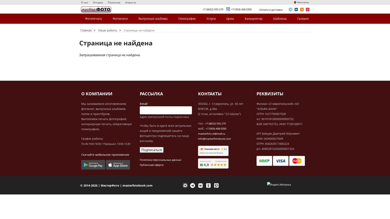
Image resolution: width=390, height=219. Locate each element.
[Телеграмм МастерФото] (291, 9)
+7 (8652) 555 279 (215, 123)
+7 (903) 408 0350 (216, 128)
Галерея (303, 18)
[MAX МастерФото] (184, 185)
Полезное (114, 2)
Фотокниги (120, 18)
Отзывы (98, 2)
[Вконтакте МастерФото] (296, 9)
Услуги (211, 18)
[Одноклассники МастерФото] (302, 9)
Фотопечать (93, 18)
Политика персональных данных (160, 160)
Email (143, 104)
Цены (230, 18)
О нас (84, 2)
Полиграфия (187, 18)
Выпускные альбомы (153, 18)
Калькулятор (253, 18)
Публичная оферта (152, 165)
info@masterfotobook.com (214, 139)
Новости (130, 2)
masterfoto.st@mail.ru (211, 133)
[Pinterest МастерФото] (308, 9)
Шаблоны (280, 18)
